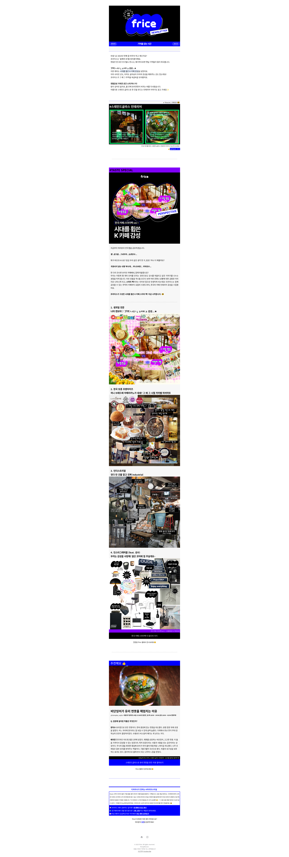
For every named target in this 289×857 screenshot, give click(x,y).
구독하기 (174, 102)
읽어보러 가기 (175, 149)
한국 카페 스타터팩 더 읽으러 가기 (144, 635)
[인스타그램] (147, 837)
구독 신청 (136, 810)
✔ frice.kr (166, 102)
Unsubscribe (147, 851)
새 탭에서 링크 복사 (140, 807)
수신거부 (140, 851)
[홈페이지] (141, 837)
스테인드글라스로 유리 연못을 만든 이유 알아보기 (144, 762)
